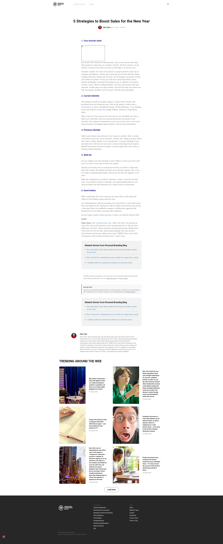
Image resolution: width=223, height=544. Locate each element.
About (91, 4)
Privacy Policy (134, 518)
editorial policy (111, 278)
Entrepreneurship (98, 520)
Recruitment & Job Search (101, 510)
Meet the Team (134, 510)
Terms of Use (134, 520)
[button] (111, 489)
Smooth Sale (102, 223)
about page (124, 278)
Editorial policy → (132, 292)
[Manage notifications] (3, 536)
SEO (94, 528)
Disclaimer (133, 515)
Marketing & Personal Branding (103, 513)
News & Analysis (98, 526)
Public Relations (98, 515)
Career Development (99, 507)
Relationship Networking (100, 523)
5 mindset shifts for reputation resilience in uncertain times (109, 263)
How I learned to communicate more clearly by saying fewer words (112, 257)
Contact (132, 513)
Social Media (97, 518)
